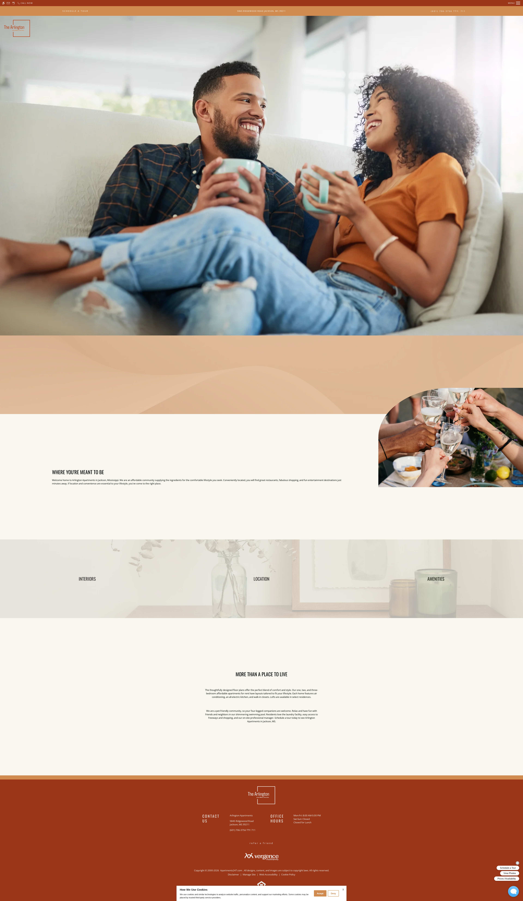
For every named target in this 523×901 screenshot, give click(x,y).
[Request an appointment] (13, 3)
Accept (320, 893)
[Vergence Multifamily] (261, 856)
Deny (333, 893)
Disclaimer (233, 874)
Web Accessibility (268, 874)
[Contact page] (8, 3)
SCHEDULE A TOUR (75, 11)
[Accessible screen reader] (3, 3)
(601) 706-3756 (448, 11)
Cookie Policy (288, 874)
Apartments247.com (231, 870)
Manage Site (249, 874)
